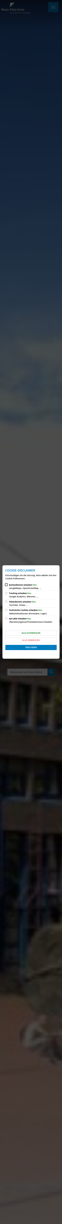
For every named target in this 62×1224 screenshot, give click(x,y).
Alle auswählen (31, 632)
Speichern (31, 647)
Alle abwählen (31, 640)
